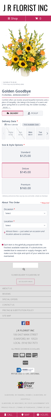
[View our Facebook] (23, 324)
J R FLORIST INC (25, 7)
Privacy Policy (8, 407)
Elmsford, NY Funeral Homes (18, 395)
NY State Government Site (37, 403)
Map (26, 414)
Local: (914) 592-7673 (25, 343)
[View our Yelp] (28, 324)
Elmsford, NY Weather (12, 403)
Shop (14, 18)
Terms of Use (43, 407)
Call (9, 414)
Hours (43, 414)
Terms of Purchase (26, 407)
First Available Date (31, 124)
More (5, 107)
